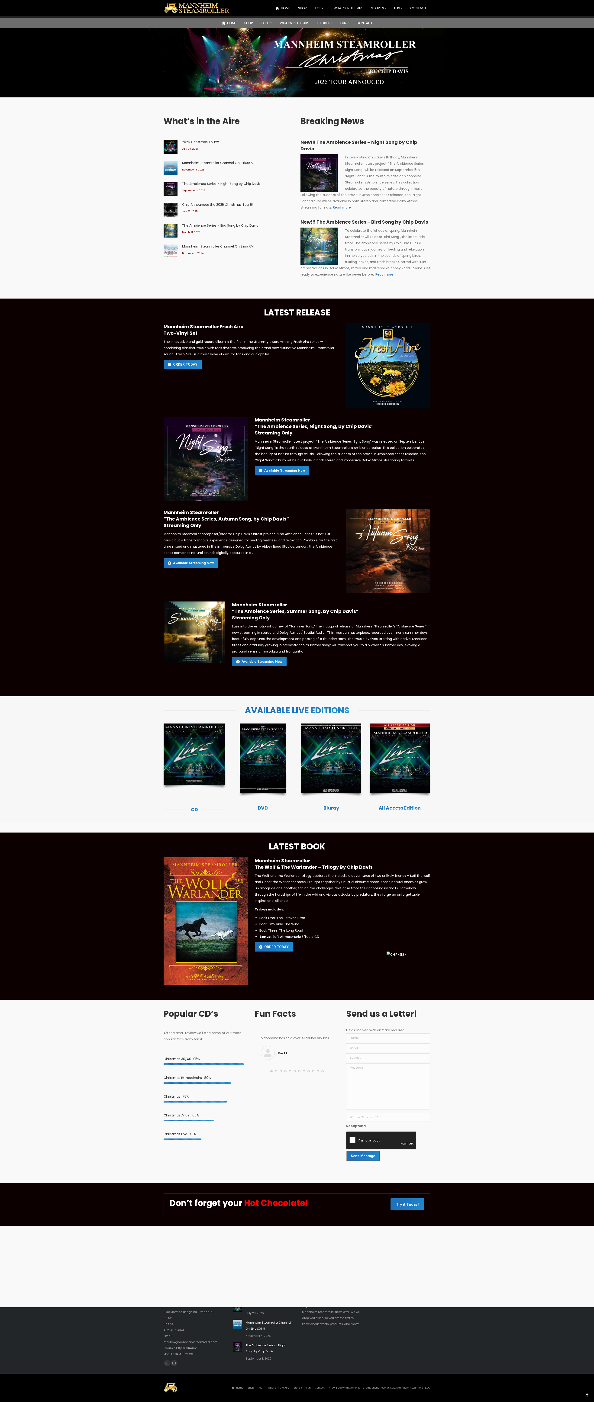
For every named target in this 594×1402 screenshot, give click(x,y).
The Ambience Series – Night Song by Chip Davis (221, 183)
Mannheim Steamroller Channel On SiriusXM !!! (219, 163)
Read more (342, 207)
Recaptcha (356, 1126)
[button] (271, 1071)
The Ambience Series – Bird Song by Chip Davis (220, 225)
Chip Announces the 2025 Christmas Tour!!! (217, 204)
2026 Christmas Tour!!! (200, 142)
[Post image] (171, 147)
